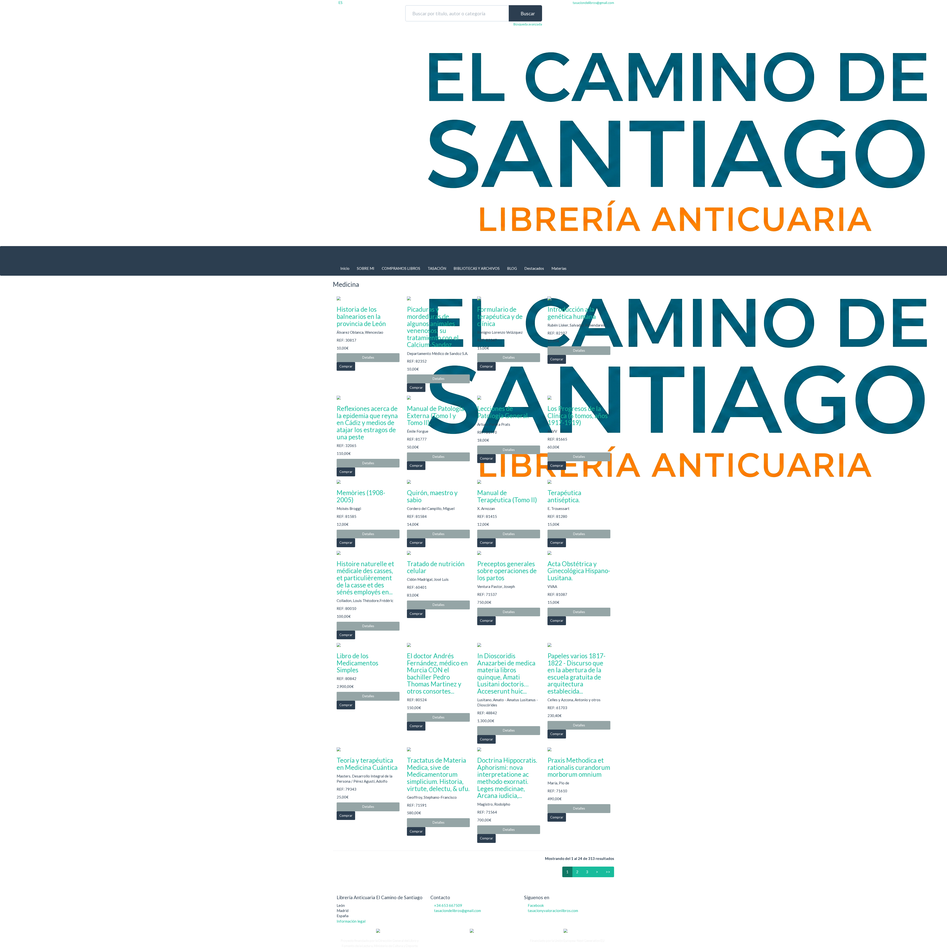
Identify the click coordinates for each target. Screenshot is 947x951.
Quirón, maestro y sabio (432, 496)
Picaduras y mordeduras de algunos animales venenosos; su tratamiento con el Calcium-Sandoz (433, 327)
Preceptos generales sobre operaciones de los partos (507, 571)
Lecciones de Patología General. (503, 412)
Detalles (368, 357)
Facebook (536, 905)
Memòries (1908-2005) (361, 496)
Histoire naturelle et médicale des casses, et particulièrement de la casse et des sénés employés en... (365, 578)
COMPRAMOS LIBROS (401, 268)
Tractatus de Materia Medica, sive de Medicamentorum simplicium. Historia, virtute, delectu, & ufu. (438, 774)
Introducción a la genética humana (571, 312)
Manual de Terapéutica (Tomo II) (507, 496)
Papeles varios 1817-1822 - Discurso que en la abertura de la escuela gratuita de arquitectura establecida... (576, 673)
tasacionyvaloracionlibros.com (553, 910)
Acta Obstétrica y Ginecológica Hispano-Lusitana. (578, 571)
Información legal (351, 921)
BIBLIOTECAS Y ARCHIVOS (477, 268)
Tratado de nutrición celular (436, 567)
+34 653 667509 (448, 905)
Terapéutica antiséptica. (564, 496)
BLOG (512, 268)
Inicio (344, 268)
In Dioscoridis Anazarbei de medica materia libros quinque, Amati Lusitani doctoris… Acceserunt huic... (506, 673)
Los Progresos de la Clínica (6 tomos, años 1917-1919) (577, 416)
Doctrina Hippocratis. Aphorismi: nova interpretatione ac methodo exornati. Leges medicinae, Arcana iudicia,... (507, 777)
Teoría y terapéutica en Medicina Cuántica (367, 763)
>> (608, 872)
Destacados (534, 268)
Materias (558, 268)
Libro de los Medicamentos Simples (357, 663)
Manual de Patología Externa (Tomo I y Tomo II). (435, 416)
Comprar (345, 366)
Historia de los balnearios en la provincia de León (361, 316)
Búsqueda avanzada (527, 24)
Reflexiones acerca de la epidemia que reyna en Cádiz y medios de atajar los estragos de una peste (367, 423)
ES (340, 2)
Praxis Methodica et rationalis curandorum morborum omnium (578, 767)
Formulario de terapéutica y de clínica (500, 316)
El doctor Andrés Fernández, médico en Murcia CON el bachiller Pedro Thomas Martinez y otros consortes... (437, 673)
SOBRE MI (365, 268)
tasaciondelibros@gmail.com (457, 910)
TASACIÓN (437, 268)
